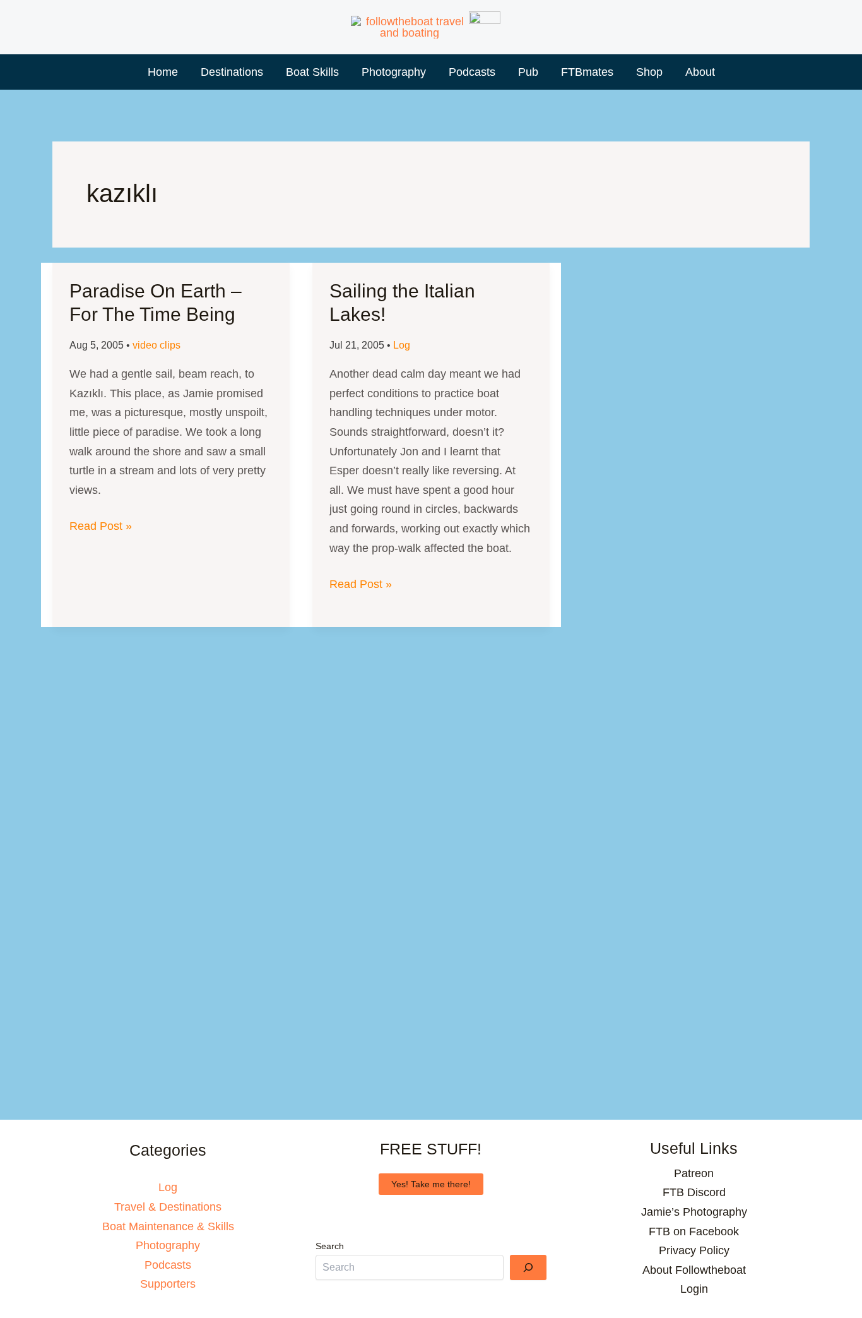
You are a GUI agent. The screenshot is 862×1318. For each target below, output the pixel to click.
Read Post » (100, 527)
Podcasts (168, 1265)
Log (401, 345)
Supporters (168, 1284)
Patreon (694, 1173)
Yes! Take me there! (431, 1184)
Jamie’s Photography (694, 1212)
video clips (156, 345)
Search (330, 1246)
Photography (168, 1245)
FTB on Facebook (694, 1231)
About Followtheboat (694, 1270)
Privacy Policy (694, 1250)
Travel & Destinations (167, 1207)
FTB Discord (694, 1192)
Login (694, 1289)
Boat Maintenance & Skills (168, 1226)
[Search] (528, 1267)
